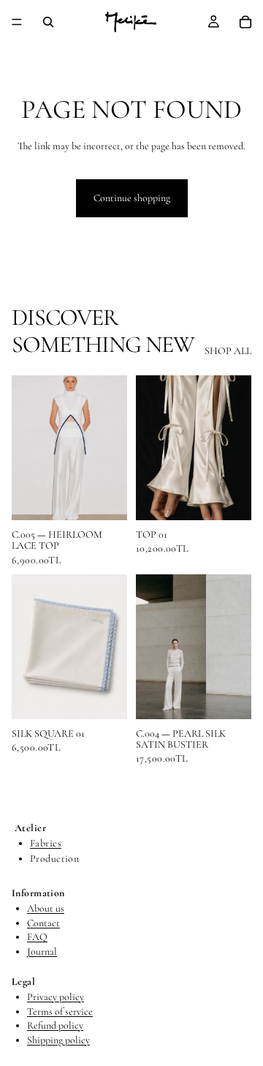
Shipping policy (58, 1040)
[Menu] (17, 22)
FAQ (37, 937)
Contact (43, 923)
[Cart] (245, 22)
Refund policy (55, 1026)
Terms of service (60, 1011)
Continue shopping (132, 198)
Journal (42, 951)
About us (45, 908)
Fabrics (45, 844)
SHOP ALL (228, 351)
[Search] (48, 22)
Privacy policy (55, 997)
